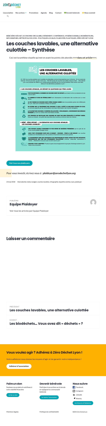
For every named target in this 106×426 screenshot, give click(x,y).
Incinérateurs (87, 36)
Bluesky (79, 398)
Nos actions (20, 13)
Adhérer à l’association (19, 366)
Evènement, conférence (53, 36)
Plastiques (71, 38)
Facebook (79, 387)
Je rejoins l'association (49, 397)
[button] (12, 5)
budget (34, 182)
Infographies (12, 38)
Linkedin (79, 395)
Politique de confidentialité (49, 412)
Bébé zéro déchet (14, 36)
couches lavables (43, 182)
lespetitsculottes (65, 182)
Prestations (33, 13)
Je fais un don (12, 395)
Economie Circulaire (32, 36)
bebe (29, 182)
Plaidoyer (60, 38)
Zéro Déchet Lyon (85, 38)
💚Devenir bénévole (72, 13)
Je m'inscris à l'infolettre (83, 403)
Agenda (44, 13)
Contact (58, 13)
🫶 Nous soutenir (88, 13)
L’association (8, 13)
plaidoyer (78, 182)
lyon (72, 182)
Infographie (54, 182)
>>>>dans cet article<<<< (84, 57)
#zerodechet (21, 182)
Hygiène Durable (72, 36)
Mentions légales (12, 412)
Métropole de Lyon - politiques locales (37, 38)
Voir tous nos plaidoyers (19, 163)
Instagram (79, 391)
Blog (51, 13)
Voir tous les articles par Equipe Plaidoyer (29, 211)
